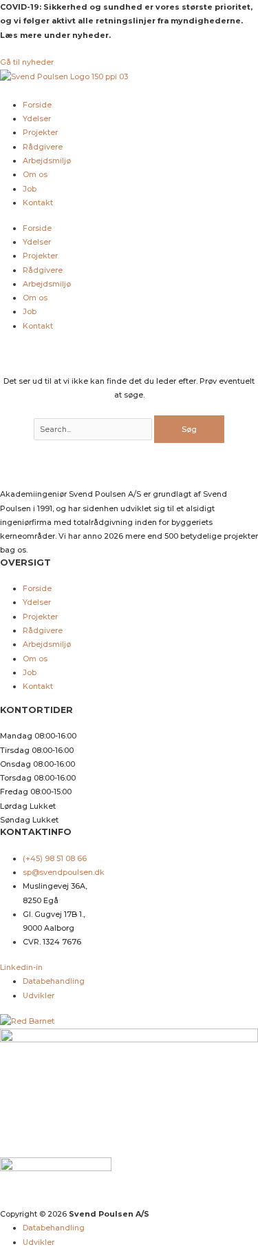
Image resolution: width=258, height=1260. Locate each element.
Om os (35, 174)
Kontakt (38, 202)
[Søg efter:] (94, 429)
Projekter (40, 132)
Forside (37, 105)
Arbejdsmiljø (47, 160)
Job (29, 189)
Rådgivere (43, 147)
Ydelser (37, 118)
